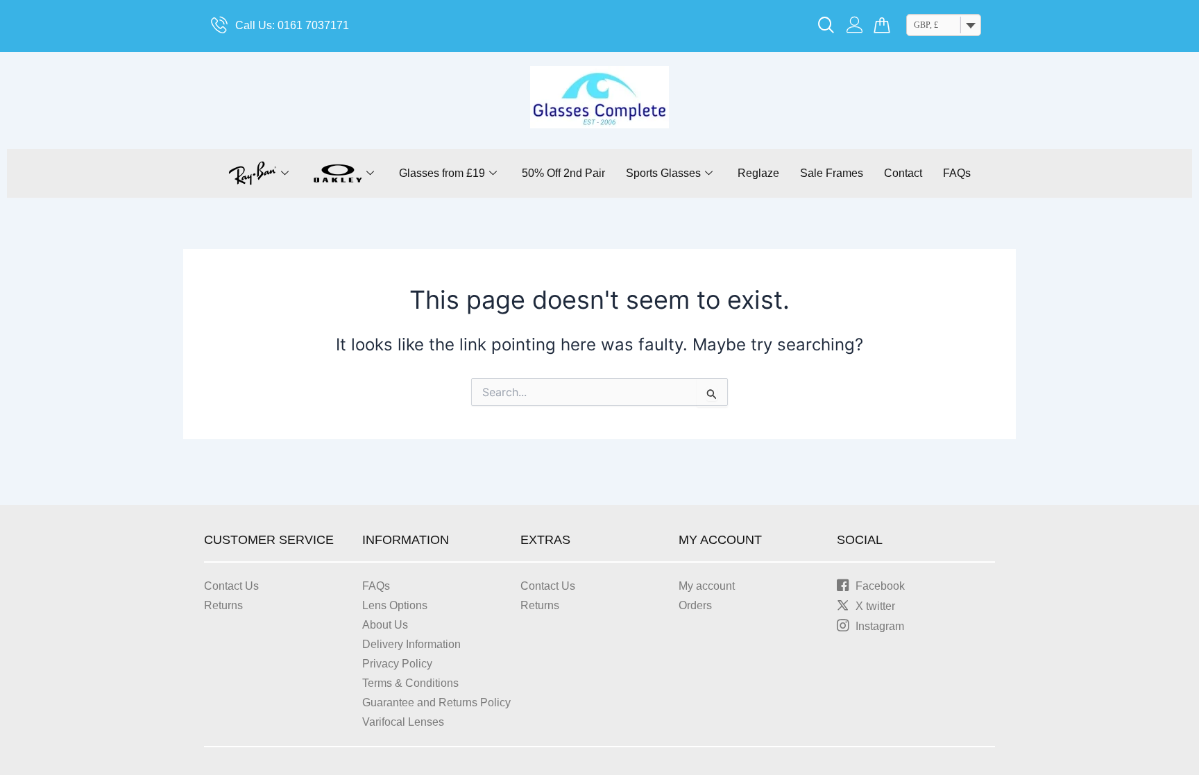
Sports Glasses (663, 173)
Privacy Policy (397, 664)
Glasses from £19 (442, 173)
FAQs (957, 173)
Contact (903, 173)
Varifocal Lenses (403, 722)
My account (707, 586)
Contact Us (231, 586)
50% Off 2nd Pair (563, 173)
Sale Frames (831, 173)
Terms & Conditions (410, 683)
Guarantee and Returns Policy (436, 702)
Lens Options (394, 605)
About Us (385, 625)
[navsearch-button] (826, 26)
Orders (695, 605)
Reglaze (758, 173)
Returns (223, 605)
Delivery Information (411, 644)
